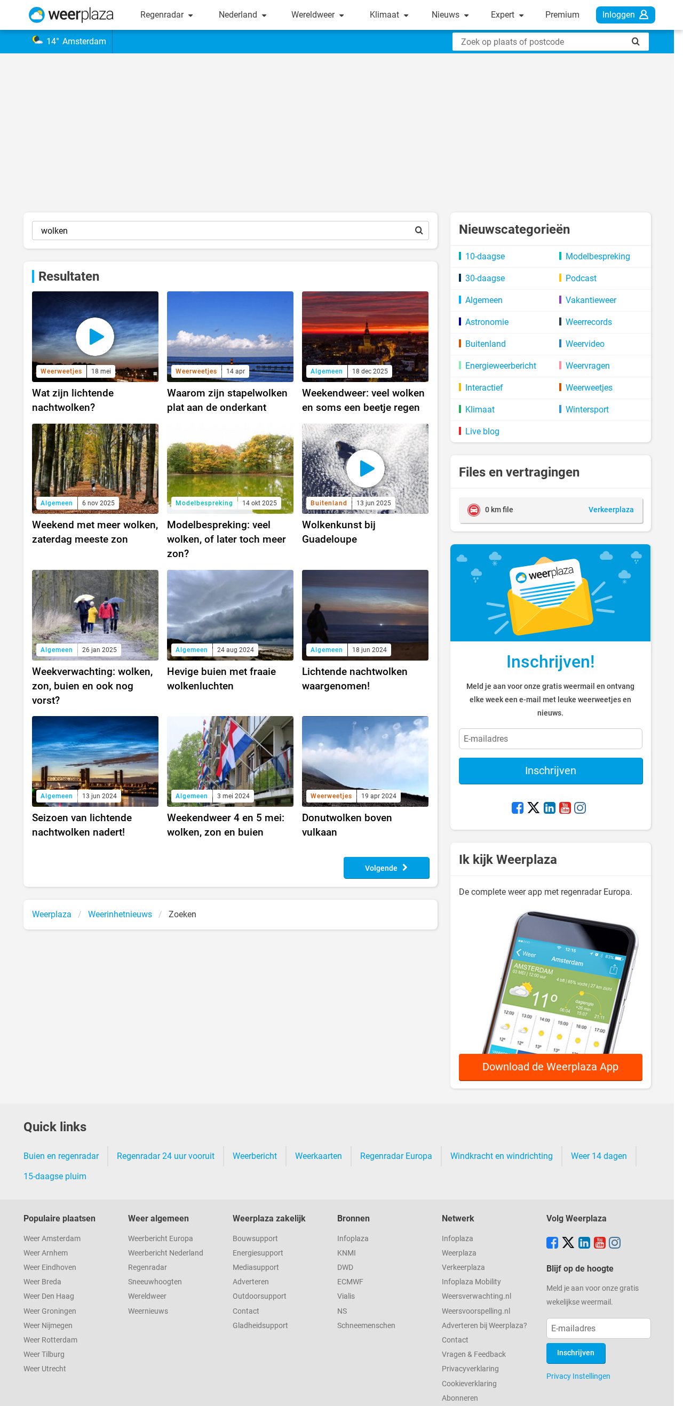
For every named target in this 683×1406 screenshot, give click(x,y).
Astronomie (487, 322)
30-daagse (485, 278)
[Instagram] (580, 809)
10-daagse (485, 256)
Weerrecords (589, 322)
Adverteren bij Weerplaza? (484, 1325)
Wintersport (587, 409)
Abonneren (460, 1398)
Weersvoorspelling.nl (476, 1311)
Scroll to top (665, 1388)
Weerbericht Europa (160, 1238)
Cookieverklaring (469, 1383)
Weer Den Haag (48, 1296)
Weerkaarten (318, 1156)
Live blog (482, 431)
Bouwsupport (255, 1238)
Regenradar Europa (396, 1156)
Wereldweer (314, 15)
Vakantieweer (591, 300)
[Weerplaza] (71, 15)
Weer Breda (42, 1281)
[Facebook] (517, 809)
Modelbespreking (598, 256)
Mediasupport (256, 1267)
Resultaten (68, 276)
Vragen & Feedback (474, 1354)
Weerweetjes (589, 388)
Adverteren (251, 1281)
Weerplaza (459, 1253)
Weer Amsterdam (52, 1238)
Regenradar (163, 15)
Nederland (239, 15)
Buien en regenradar (61, 1156)
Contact (246, 1311)
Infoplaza (353, 1238)
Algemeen (484, 300)
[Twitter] (534, 809)
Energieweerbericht (500, 366)
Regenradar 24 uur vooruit (166, 1156)
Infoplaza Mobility (471, 1281)
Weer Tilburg (44, 1354)
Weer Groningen (49, 1311)
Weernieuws (148, 1311)
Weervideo (585, 344)
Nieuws (447, 15)
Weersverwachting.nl (476, 1296)
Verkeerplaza (463, 1267)
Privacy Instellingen (578, 1376)
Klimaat (385, 15)
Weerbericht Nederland (165, 1253)
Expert (504, 15)
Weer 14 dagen (599, 1156)
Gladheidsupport (260, 1325)
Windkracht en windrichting (501, 1156)
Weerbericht (255, 1156)
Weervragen (588, 366)
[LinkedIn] (549, 809)
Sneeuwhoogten (155, 1281)
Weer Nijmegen (48, 1325)
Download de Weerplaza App (550, 1066)
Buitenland (485, 344)
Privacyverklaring (470, 1368)
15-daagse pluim (54, 1176)
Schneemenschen (366, 1325)
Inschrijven (550, 770)
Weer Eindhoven (49, 1267)
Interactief (484, 388)
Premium (562, 15)
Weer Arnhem (45, 1253)
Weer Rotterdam (50, 1340)
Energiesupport (258, 1253)
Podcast (581, 278)
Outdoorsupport (260, 1296)
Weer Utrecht (44, 1368)
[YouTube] (565, 809)
